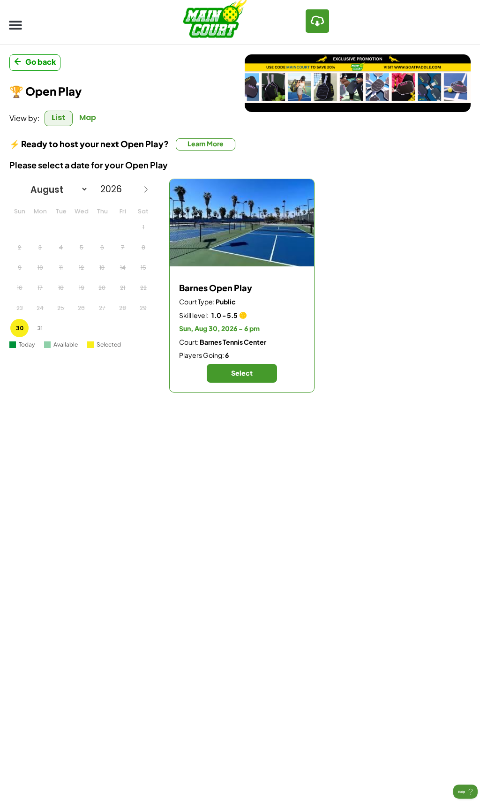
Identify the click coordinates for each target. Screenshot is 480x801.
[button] (15, 24)
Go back (40, 62)
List (59, 117)
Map (87, 117)
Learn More (206, 143)
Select (242, 373)
